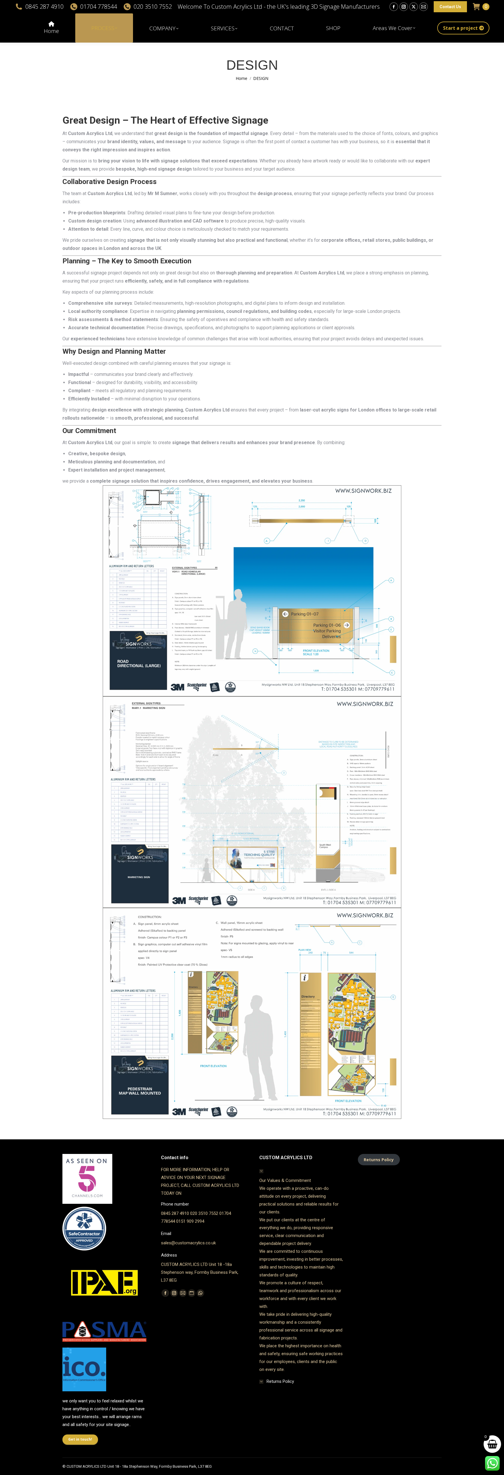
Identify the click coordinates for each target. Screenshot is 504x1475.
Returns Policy (379, 1159)
